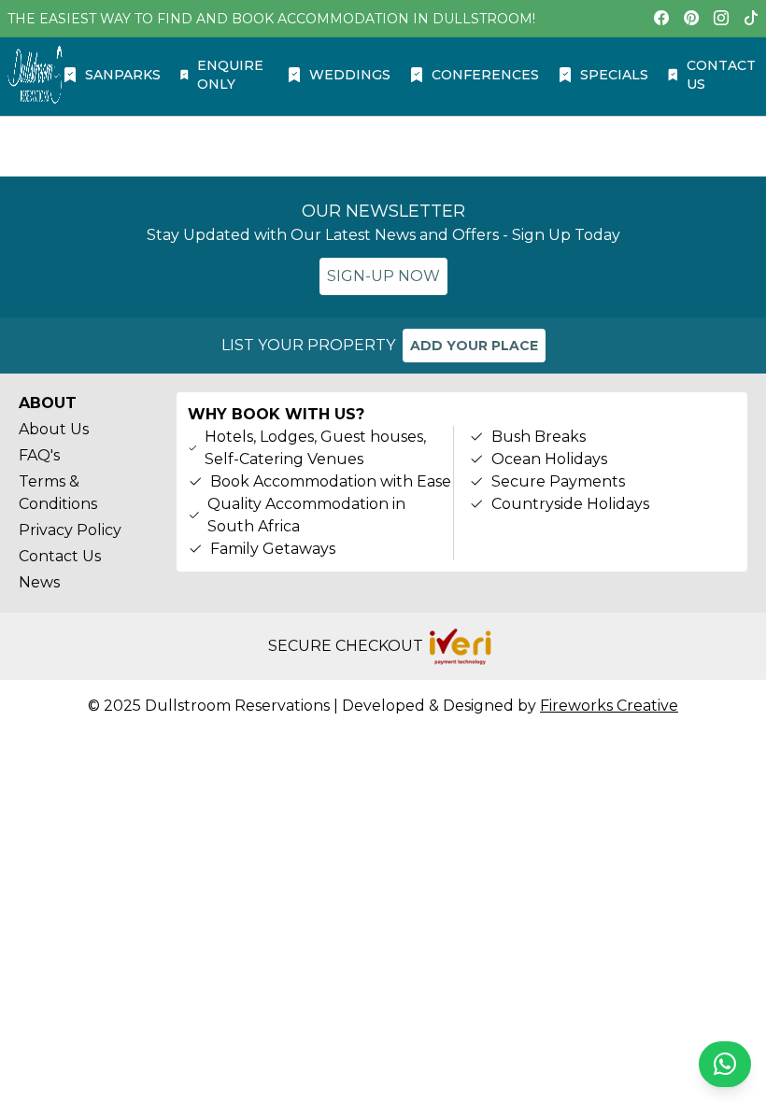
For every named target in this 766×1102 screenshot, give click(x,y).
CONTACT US (721, 74)
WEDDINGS (349, 74)
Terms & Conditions (58, 493)
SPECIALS (614, 74)
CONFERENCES (485, 74)
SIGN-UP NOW (383, 276)
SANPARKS (123, 74)
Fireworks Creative (609, 705)
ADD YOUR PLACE (474, 345)
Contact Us (60, 556)
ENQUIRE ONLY (230, 74)
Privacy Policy (70, 530)
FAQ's (39, 455)
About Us (54, 429)
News (39, 582)
